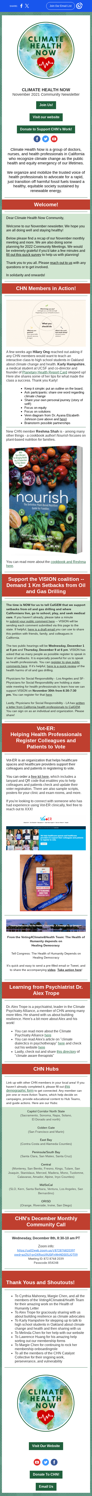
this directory (66, 1051)
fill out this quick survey (23, 254)
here (63, 419)
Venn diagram (34, 415)
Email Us (46, 1486)
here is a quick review (61, 666)
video (51, 970)
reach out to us (61, 263)
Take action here (69, 970)
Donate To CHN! (46, 1474)
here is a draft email (42, 629)
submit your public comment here (32, 621)
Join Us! (46, 105)
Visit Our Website (46, 1446)
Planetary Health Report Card (44, 372)
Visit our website (46, 117)
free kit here (40, 776)
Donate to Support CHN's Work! (46, 129)
